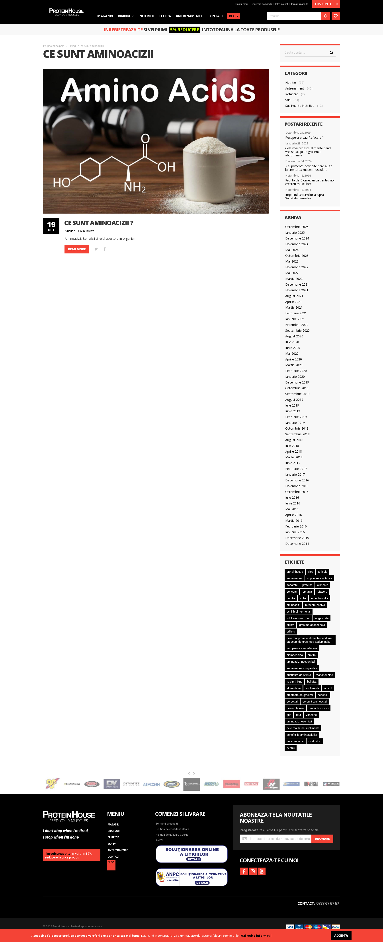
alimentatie (294, 688)
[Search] (325, 16)
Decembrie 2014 (297, 543)
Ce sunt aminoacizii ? (98, 222)
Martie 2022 (294, 278)
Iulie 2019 (292, 405)
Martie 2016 (294, 520)
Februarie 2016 (296, 526)
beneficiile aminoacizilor (302, 734)
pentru (291, 748)
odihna (291, 631)
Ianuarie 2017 (295, 474)
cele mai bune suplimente (303, 728)
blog (310, 571)
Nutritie (70, 231)
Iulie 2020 (292, 342)
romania (307, 591)
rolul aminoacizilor (298, 618)
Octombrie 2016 (297, 492)
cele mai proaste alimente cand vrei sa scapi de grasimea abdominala (309, 639)
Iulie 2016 (292, 497)
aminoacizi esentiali (299, 721)
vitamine (311, 714)
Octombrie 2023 (297, 255)
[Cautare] (331, 53)
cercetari (292, 701)
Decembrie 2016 (297, 480)
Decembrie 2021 (297, 284)
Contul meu (241, 4)
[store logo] (66, 12)
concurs (292, 591)
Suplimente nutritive (299, 105)
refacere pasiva (315, 605)
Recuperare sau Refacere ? (304, 137)
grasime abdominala (312, 625)
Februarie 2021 (296, 313)
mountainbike (319, 598)
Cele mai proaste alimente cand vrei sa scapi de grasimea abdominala (308, 151)
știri (289, 714)
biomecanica (295, 655)
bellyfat (312, 681)
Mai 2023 (292, 261)
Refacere (291, 94)
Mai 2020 (292, 353)
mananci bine (324, 675)
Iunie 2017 (292, 463)
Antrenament (294, 88)
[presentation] (189, 774)
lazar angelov (295, 741)
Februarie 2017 (296, 469)
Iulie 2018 (292, 446)
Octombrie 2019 (297, 388)
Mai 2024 (292, 250)
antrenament (295, 578)
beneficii (323, 695)
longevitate (321, 618)
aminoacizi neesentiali (301, 661)
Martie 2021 (294, 307)
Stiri (288, 100)
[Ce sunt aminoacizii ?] (156, 141)
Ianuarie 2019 (295, 422)
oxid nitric (315, 741)
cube (303, 598)
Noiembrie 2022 (296, 267)
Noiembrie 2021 (296, 290)
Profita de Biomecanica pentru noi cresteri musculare (309, 182)
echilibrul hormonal (299, 611)
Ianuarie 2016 (295, 532)
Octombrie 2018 (297, 428)
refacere (322, 591)
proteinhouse (295, 571)
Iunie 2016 (292, 503)
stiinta (290, 625)
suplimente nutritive (319, 578)
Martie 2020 (294, 365)
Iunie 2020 (292, 348)
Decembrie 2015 (297, 538)
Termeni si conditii (167, 823)
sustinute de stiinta (299, 675)
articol (328, 688)
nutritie (291, 598)
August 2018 (294, 440)
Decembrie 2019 (297, 382)
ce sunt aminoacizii (315, 701)
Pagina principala (53, 46)
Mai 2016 (292, 509)
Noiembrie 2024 (296, 244)
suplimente (312, 688)
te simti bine (294, 681)
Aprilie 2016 (293, 515)
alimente (322, 585)
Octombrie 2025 (297, 227)
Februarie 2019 (296, 417)
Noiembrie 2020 (296, 325)
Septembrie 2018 (297, 434)
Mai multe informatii (256, 936)
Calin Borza (86, 231)
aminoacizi (293, 605)
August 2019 (294, 399)
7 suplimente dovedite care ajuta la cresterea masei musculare (308, 168)
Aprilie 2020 (293, 359)
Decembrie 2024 (297, 238)
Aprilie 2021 (293, 302)
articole (322, 571)
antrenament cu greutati (302, 668)
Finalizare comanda (261, 4)
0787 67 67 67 (327, 903)
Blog (73, 46)
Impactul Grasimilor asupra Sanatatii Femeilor (304, 196)
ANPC (159, 840)
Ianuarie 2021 (295, 319)
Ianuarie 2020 (295, 376)
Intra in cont (281, 4)
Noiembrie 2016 (296, 486)
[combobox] (298, 16)
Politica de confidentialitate (172, 829)
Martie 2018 (294, 457)
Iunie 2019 (292, 411)
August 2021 (294, 296)
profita (312, 655)
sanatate (292, 585)
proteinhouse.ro (318, 708)
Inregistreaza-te (299, 4)
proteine (307, 585)
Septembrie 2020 (297, 330)
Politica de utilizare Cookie (172, 834)
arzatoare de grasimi (300, 695)
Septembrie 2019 (297, 394)
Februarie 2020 (296, 371)
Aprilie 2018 (293, 451)
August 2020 (294, 336)
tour (298, 714)
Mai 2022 (292, 273)
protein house (295, 708)
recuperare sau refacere (302, 648)
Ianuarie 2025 (295, 232)
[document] (191, 935)
